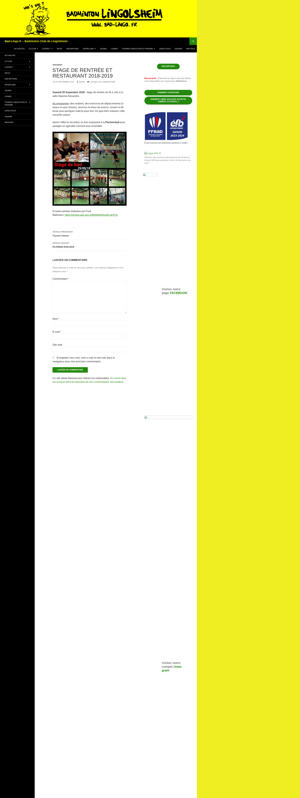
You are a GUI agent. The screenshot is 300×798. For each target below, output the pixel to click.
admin (82, 82)
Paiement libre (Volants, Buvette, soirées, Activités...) (168, 100)
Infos (59, 49)
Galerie (178, 49)
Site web (57, 344)
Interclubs (88, 49)
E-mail (56, 331)
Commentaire (60, 278)
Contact (46, 49)
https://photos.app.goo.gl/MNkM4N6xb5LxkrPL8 (91, 215)
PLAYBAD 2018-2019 (63, 245)
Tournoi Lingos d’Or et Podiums (137, 49)
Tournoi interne (62, 234)
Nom (55, 319)
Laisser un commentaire (102, 82)
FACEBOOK (178, 293)
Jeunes (103, 49)
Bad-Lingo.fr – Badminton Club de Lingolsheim (36, 41)
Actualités (19, 49)
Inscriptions (72, 49)
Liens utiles (164, 49)
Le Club (32, 49)
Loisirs (114, 49)
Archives (190, 49)
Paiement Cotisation (168, 92)
